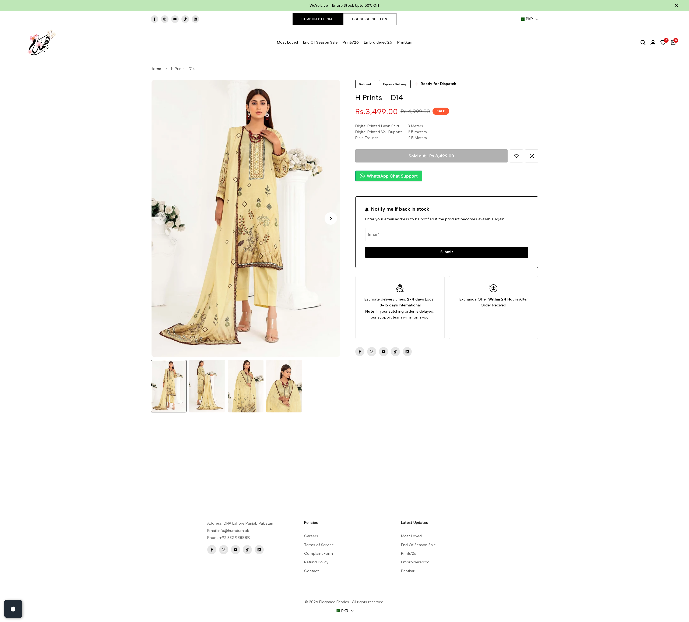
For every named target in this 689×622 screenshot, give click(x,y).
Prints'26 (408, 553)
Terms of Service (319, 545)
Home (156, 68)
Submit (446, 252)
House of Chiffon (370, 19)
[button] (516, 155)
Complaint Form (318, 553)
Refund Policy (316, 562)
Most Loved (411, 536)
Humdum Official (318, 19)
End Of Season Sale (418, 545)
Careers (311, 536)
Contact (311, 571)
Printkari (408, 571)
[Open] (13, 609)
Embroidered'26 (415, 562)
